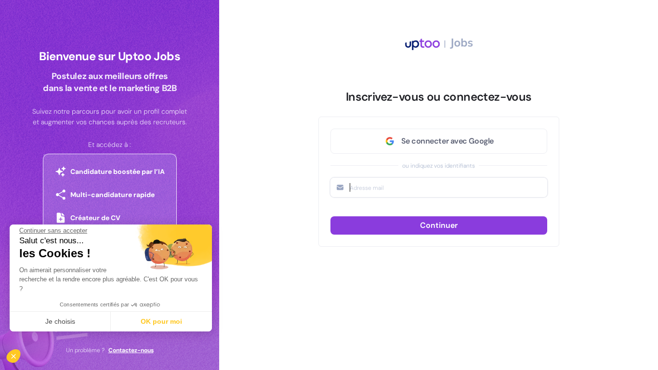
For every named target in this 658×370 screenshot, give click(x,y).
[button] (20, 353)
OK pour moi (161, 321)
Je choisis (60, 321)
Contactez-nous (131, 350)
